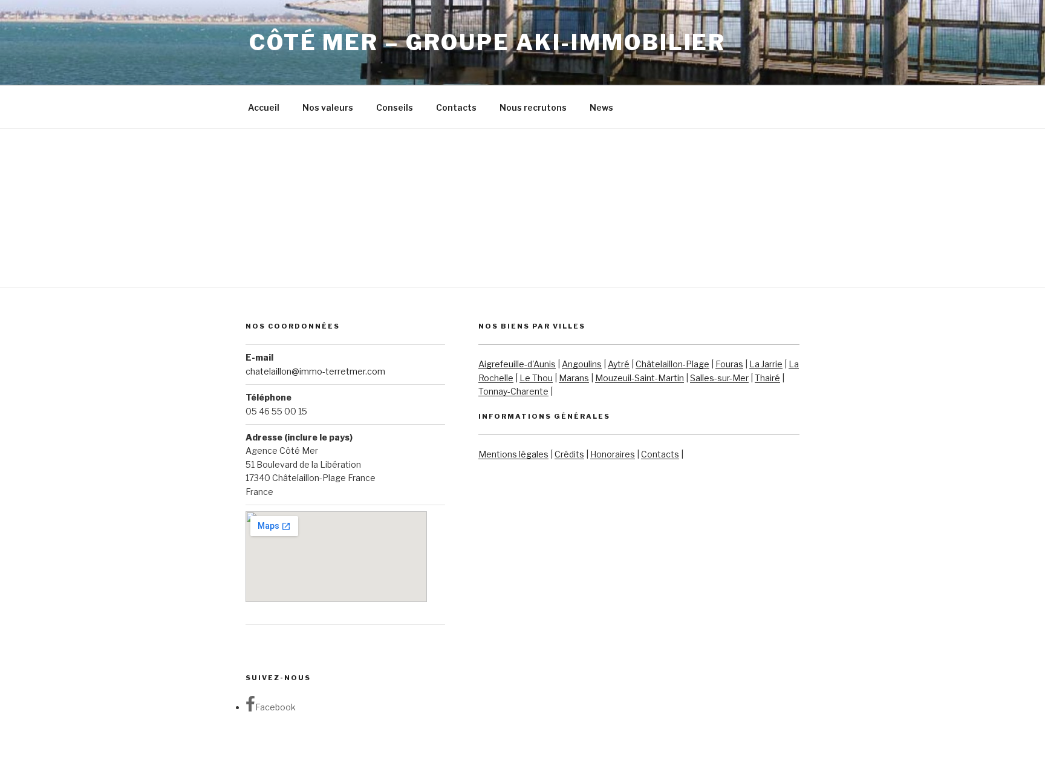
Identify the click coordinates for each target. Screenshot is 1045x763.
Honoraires (612, 454)
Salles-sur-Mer (719, 378)
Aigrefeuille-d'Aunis (517, 364)
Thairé (767, 378)
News (601, 107)
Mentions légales (513, 454)
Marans (574, 378)
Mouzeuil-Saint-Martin (639, 378)
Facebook (275, 707)
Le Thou (536, 378)
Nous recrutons (533, 107)
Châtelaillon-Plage (672, 364)
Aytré (619, 364)
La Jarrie (766, 364)
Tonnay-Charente (513, 391)
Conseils (394, 107)
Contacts (456, 107)
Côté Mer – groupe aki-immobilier (487, 42)
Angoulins (582, 364)
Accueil (263, 107)
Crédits (569, 454)
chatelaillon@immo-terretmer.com (315, 371)
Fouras (729, 364)
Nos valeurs (327, 107)
